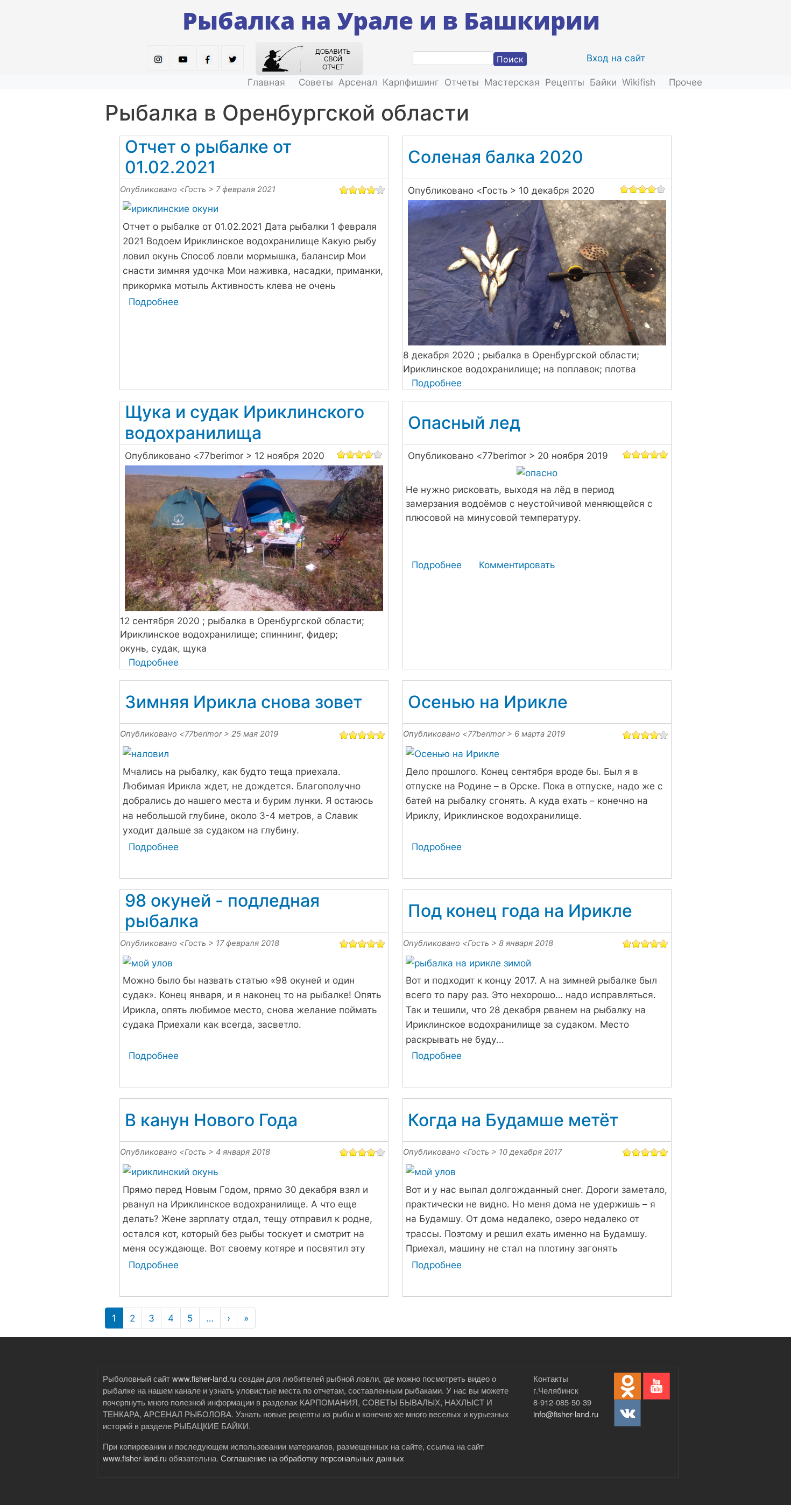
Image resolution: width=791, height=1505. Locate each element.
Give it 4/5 (371, 190)
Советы (316, 82)
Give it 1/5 (344, 190)
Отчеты (461, 82)
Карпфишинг (411, 82)
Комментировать (517, 564)
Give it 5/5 (380, 190)
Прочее (685, 82)
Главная (266, 82)
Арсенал (357, 82)
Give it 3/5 (362, 190)
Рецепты (564, 82)
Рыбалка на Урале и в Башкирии (391, 20)
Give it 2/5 (353, 190)
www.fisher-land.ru (204, 1378)
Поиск (510, 59)
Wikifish (638, 82)
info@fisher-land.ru (565, 1413)
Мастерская (512, 82)
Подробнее (154, 301)
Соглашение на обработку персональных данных (312, 1458)
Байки (603, 82)
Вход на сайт (616, 57)
